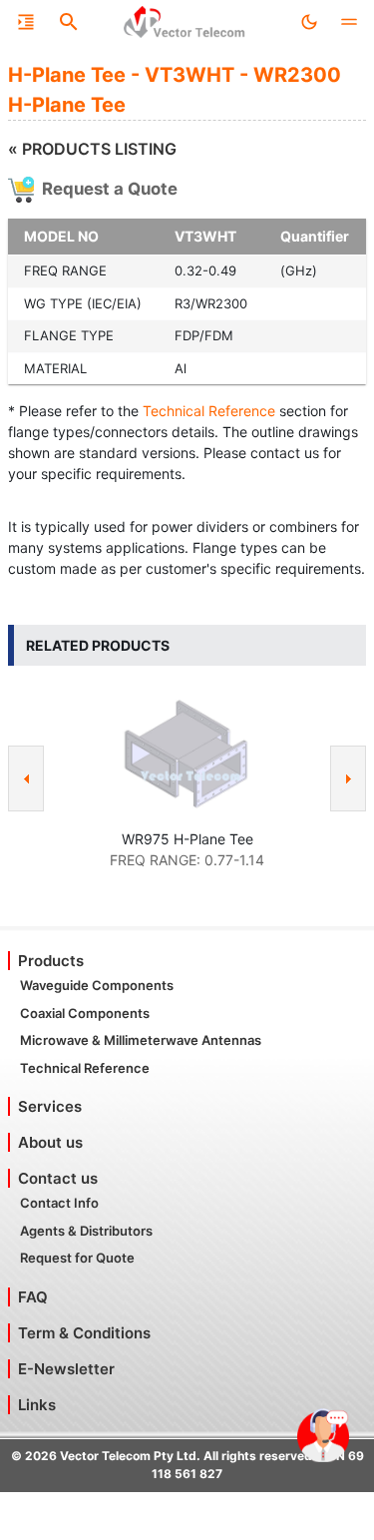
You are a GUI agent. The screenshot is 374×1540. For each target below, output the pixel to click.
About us (50, 1142)
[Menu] (26, 22)
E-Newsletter (66, 1368)
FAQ (33, 1296)
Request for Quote (77, 1258)
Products (51, 960)
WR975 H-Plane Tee (187, 838)
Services (50, 1106)
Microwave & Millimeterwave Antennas (140, 1040)
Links (37, 1404)
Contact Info (59, 1203)
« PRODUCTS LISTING (92, 149)
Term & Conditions (84, 1332)
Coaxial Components (85, 1013)
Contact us (58, 1178)
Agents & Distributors (86, 1231)
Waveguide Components (97, 985)
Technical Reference (209, 410)
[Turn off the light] (309, 22)
